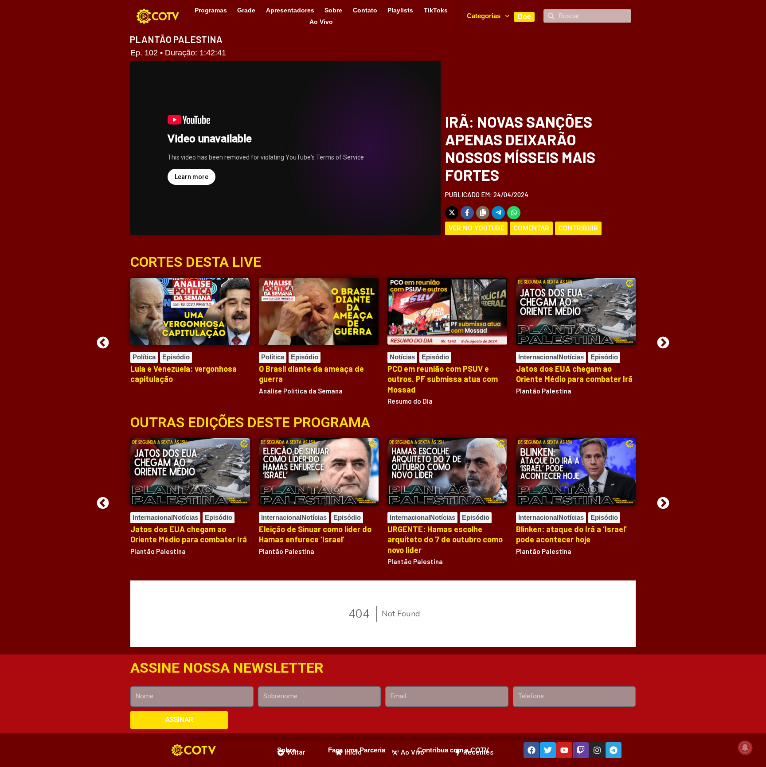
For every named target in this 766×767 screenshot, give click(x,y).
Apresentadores (290, 10)
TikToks (436, 10)
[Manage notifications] (745, 747)
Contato (365, 10)
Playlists (400, 10)
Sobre (333, 10)
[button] (103, 342)
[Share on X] (451, 212)
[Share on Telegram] (498, 212)
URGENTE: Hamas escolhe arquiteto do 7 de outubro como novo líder (445, 539)
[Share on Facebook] (467, 212)
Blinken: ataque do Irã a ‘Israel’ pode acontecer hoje (571, 534)
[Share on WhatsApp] (513, 212)
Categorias (483, 15)
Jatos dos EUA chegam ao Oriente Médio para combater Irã (574, 374)
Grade (246, 10)
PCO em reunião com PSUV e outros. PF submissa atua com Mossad (442, 379)
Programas (211, 10)
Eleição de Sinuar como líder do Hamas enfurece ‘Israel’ (315, 534)
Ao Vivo (321, 21)
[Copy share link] (482, 212)
